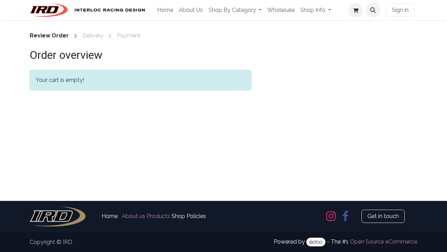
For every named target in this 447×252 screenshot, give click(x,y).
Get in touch (383, 216)
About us (133, 216)
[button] (373, 10)
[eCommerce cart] (355, 10)
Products (158, 216)
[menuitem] (165, 10)
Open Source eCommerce (383, 242)
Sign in (400, 10)
